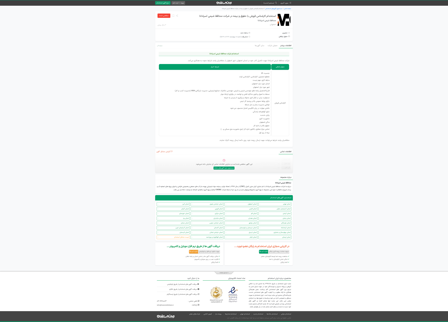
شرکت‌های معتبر (194, 314)
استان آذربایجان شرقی (283, 209)
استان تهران (286, 204)
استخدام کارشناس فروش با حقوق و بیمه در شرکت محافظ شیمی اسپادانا (237, 16)
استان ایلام (253, 237)
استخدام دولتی (286, 314)
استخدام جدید (258, 314)
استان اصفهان (252, 204)
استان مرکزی (219, 213)
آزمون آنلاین (207, 314)
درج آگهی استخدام (163, 3)
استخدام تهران (245, 314)
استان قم (254, 213)
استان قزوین (219, 209)
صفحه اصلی (287, 9)
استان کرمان (286, 213)
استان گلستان (218, 228)
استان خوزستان (184, 213)
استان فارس (253, 209)
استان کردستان (184, 232)
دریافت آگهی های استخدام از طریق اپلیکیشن (182, 284)
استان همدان (252, 218)
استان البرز (185, 204)
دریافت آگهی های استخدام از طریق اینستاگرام (182, 294)
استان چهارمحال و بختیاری (282, 232)
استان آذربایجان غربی (182, 228)
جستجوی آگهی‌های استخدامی (273, 9)
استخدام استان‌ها (230, 314)
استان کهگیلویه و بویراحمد (214, 237)
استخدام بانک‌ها (272, 314)
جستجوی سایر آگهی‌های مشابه (224, 168)
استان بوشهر (253, 223)
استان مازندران (218, 218)
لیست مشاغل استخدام (181, 237)
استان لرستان (286, 237)
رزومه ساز (218, 314)
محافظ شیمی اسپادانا (267, 20)
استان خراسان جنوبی (216, 223)
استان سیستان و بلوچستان (248, 228)
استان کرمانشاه (285, 228)
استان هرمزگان (285, 223)
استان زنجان (286, 218)
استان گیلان (185, 209)
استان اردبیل (253, 232)
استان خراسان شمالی (216, 232)
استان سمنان (185, 223)
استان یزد (186, 218)
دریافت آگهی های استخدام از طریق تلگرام (183, 289)
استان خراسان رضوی (216, 204)
